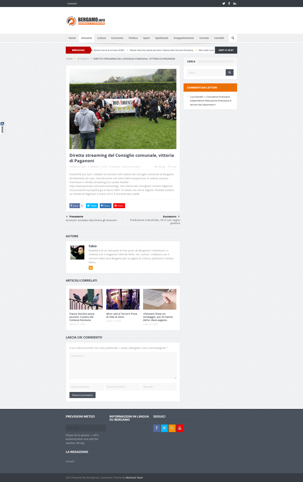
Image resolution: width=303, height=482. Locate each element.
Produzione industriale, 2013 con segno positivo (155, 221)
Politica (133, 38)
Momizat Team (134, 477)
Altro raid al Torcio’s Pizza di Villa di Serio (121, 315)
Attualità (86, 38)
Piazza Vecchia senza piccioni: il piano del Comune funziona (145, 50)
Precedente (76, 216)
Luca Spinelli (196, 96)
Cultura (101, 38)
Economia (117, 38)
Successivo (169, 216)
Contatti (72, 3)
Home (72, 38)
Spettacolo (161, 38)
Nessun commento (131, 166)
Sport (146, 38)
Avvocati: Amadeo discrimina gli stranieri (91, 220)
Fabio (83, 166)
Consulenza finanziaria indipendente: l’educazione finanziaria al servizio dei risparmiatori (210, 100)
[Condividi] (2, 127)
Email (173, 166)
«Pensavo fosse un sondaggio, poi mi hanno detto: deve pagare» (158, 317)
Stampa (161, 166)
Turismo (204, 38)
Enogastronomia (184, 38)
